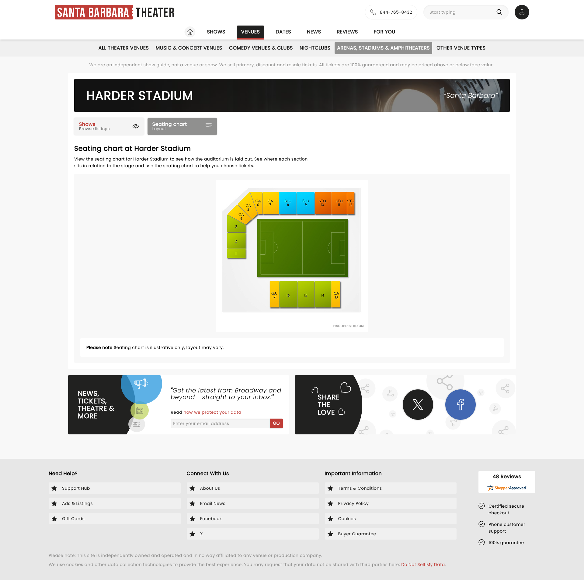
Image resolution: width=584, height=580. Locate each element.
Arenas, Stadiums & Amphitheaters (383, 47)
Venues (250, 31)
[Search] (501, 12)
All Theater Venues (124, 47)
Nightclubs (315, 47)
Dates (283, 31)
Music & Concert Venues (188, 47)
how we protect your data (212, 412)
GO (276, 423)
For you (384, 31)
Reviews (347, 31)
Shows (216, 31)
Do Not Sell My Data (423, 564)
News (314, 31)
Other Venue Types (460, 47)
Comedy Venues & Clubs (261, 47)
